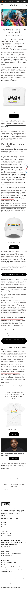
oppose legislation (6, 254)
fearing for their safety (11, 174)
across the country (18, 149)
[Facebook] (2, 518)
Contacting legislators (18, 371)
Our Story (3, 524)
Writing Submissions (6, 571)
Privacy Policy (13, 578)
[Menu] (2, 5)
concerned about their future (8, 169)
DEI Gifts (3, 564)
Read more (14, 458)
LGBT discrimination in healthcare (14, 274)
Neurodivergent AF (6, 551)
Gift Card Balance (6, 535)
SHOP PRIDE (14, 434)
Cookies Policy (4, 580)
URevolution (7, 587)
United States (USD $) (6, 583)
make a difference (16, 374)
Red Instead (4, 549)
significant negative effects (8, 136)
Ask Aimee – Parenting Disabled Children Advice (13, 569)
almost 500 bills (14, 67)
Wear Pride (14, 116)
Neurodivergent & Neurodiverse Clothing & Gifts (13, 542)
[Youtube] (5, 518)
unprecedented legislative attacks (14, 59)
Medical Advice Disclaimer (14, 580)
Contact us (4, 529)
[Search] (22, 5)
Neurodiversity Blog (6, 555)
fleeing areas (22, 174)
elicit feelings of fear (18, 177)
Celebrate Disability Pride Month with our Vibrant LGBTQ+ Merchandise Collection (14, 341)
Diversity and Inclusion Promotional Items (12, 567)
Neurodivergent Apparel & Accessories (11, 553)
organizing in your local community (10, 372)
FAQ (2, 526)
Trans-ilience (4, 121)
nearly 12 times (20, 72)
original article (5, 468)
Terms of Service (5, 531)
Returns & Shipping (6, 533)
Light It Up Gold (5, 546)
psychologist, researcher (11, 120)
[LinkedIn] (17, 518)
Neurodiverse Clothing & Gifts (9, 544)
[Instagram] (8, 518)
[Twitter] (14, 518)
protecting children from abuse (9, 80)
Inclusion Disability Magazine (8, 562)
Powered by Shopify (15, 587)
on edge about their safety (16, 167)
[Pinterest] (11, 518)
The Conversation (20, 465)
